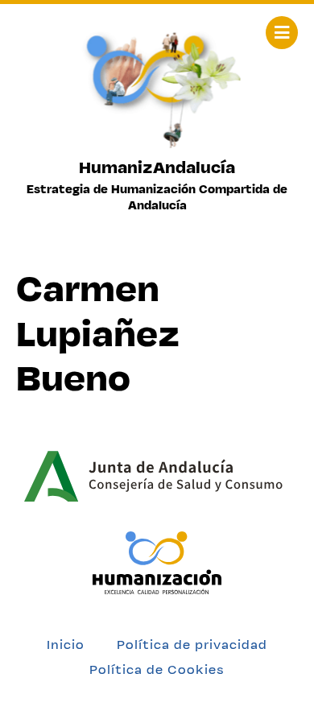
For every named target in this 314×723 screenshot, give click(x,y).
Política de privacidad (192, 644)
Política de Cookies (157, 669)
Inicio (66, 644)
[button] (282, 32)
